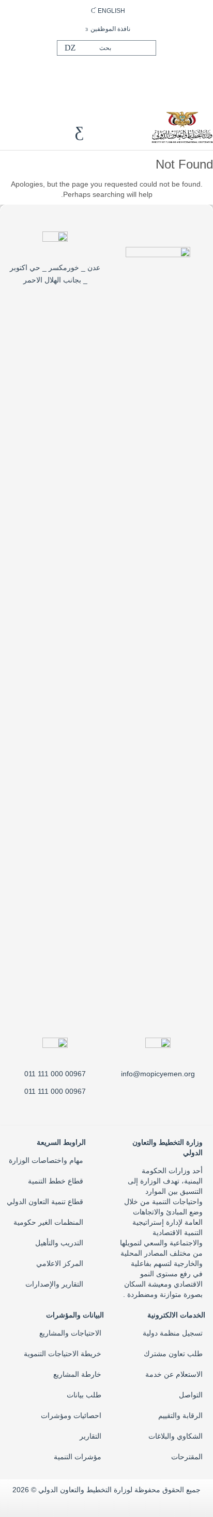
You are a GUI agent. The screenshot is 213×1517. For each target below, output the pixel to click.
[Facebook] (124, 74)
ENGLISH (111, 10)
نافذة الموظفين (110, 28)
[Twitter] (108, 74)
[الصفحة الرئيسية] (182, 126)
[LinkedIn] (91, 74)
